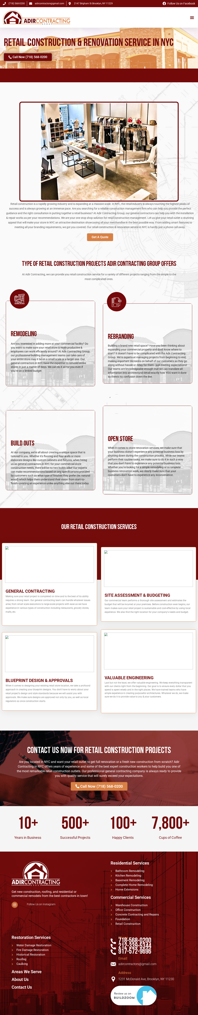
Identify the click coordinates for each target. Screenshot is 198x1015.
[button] (192, 17)
